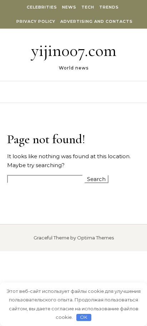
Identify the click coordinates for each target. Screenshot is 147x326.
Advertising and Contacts (96, 21)
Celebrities (42, 7)
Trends (109, 7)
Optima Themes (95, 237)
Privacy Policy (35, 21)
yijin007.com (73, 50)
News (69, 7)
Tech (87, 7)
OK (83, 317)
